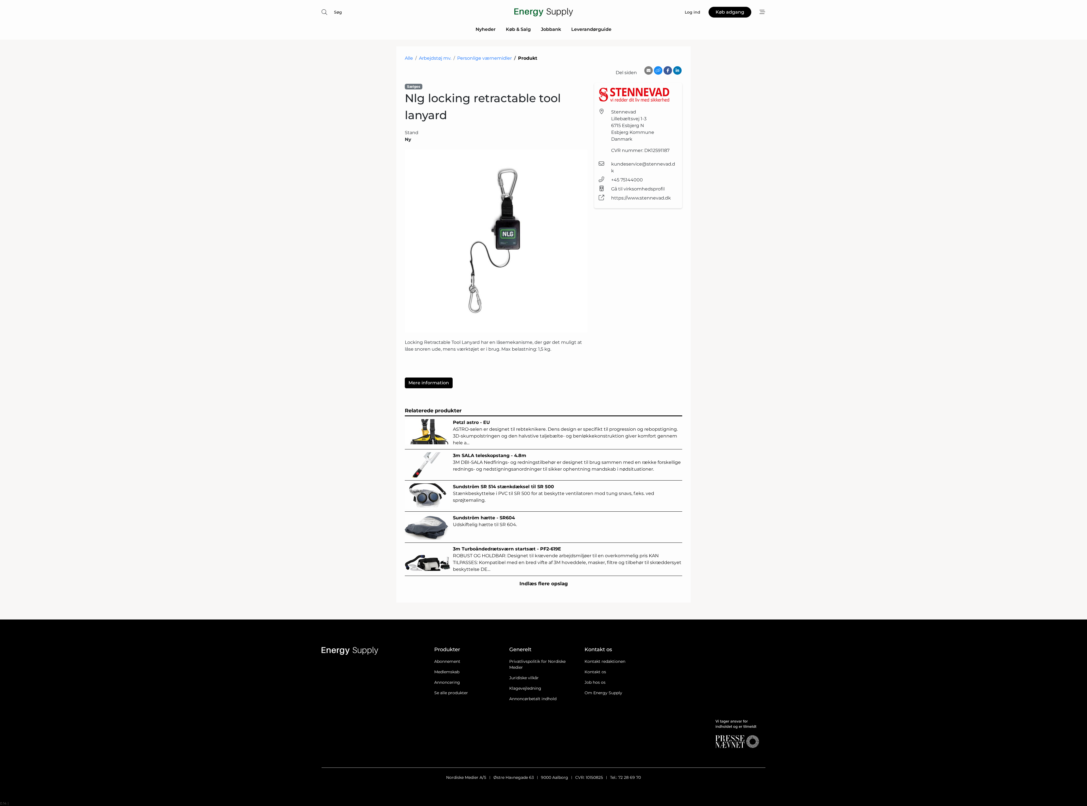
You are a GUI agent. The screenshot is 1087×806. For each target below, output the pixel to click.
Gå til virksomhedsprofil (638, 189)
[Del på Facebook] (668, 70)
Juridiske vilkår (524, 677)
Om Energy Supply (603, 692)
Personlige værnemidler (484, 58)
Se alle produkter (451, 692)
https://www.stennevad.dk (641, 198)
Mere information (428, 382)
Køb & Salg (518, 29)
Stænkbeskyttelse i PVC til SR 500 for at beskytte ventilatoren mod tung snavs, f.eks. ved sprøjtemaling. (553, 493)
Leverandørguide (591, 29)
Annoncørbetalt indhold (533, 698)
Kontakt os (595, 671)
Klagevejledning (525, 688)
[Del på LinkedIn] (677, 70)
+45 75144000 (627, 180)
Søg (338, 12)
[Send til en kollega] (648, 70)
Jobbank (551, 29)
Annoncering (447, 682)
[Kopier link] (658, 70)
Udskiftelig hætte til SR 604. (485, 521)
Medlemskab (446, 671)
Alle (409, 58)
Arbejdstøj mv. (435, 58)
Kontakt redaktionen (605, 661)
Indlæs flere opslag (543, 583)
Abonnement (447, 661)
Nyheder (486, 29)
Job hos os (595, 682)
